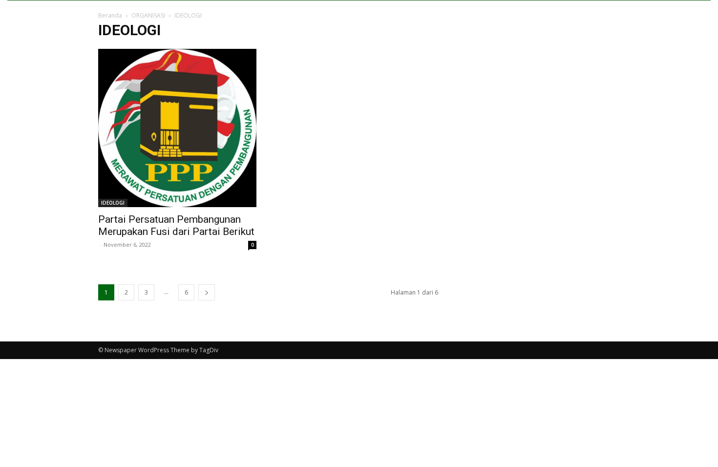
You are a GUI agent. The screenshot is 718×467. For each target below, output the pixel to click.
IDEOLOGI (113, 202)
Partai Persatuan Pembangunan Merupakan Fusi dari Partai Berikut (176, 225)
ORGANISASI (148, 15)
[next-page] (206, 292)
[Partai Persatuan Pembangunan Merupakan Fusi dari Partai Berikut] (177, 128)
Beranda (110, 15)
